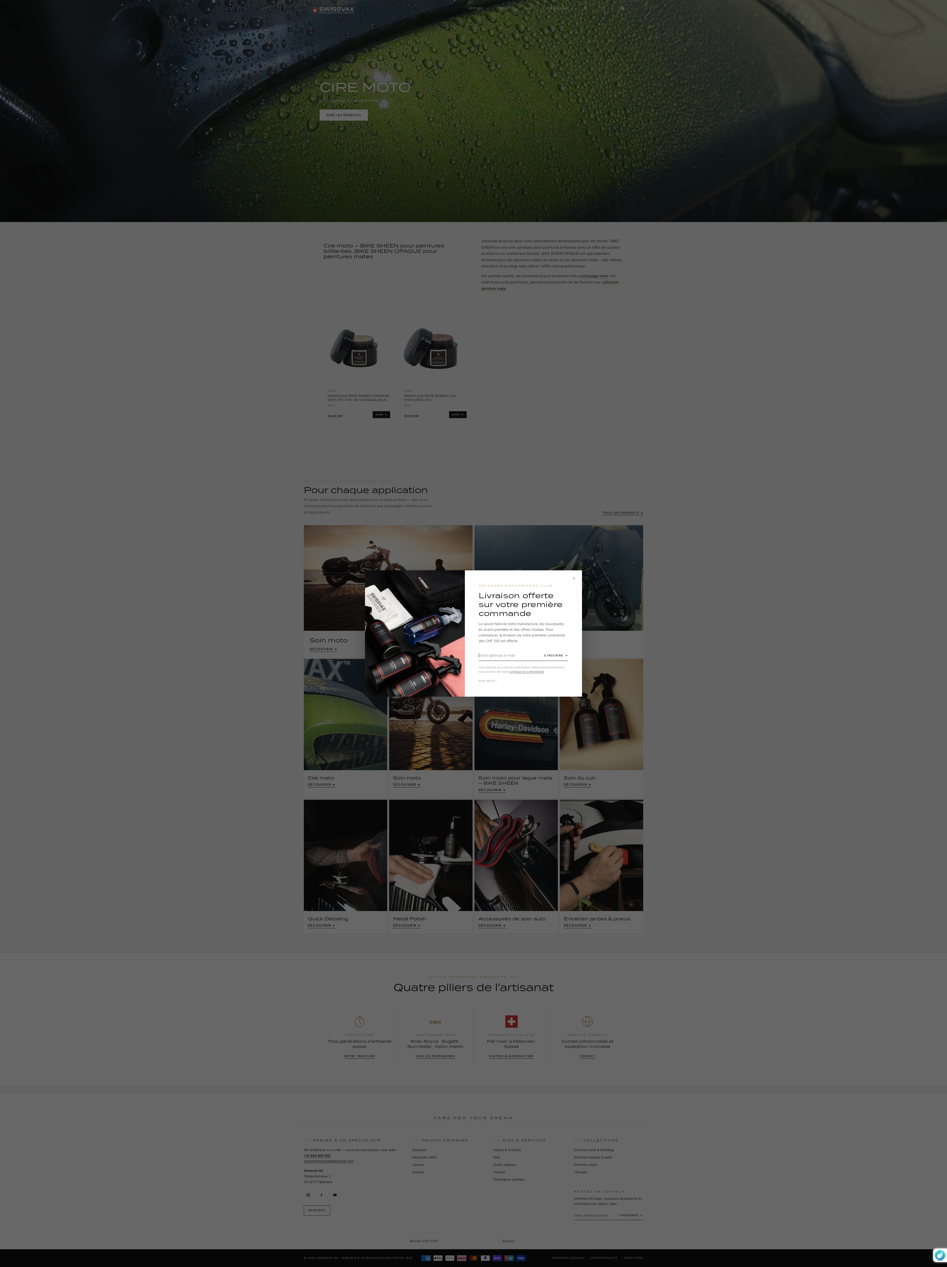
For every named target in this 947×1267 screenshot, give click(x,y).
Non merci (488, 681)
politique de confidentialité (527, 671)
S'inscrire (554, 655)
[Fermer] (574, 578)
